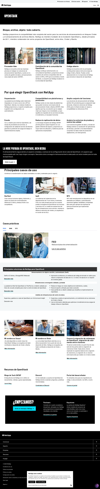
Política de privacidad (8, 469)
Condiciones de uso (7, 466)
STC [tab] (16, 228)
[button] (96, 5)
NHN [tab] (10, 228)
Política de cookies (7, 472)
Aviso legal (5, 480)
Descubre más (8, 279)
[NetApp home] (6, 5)
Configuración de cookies (9, 475)
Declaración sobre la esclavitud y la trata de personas (15, 477)
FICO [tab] (4, 228)
